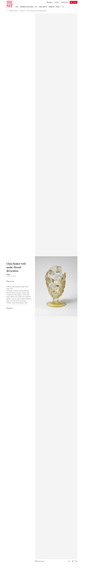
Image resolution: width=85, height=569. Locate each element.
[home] (7, 11)
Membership (64, 2)
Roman (8, 274)
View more (9, 308)
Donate (57, 2)
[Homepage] (9, 4)
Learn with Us (43, 7)
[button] (56, 286)
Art (36, 7)
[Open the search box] (63, 6)
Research (51, 7)
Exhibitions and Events (26, 7)
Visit (16, 7)
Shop (57, 7)
